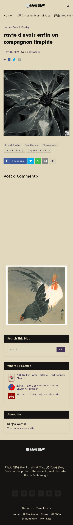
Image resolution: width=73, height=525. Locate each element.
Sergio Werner (16, 424)
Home (8, 15)
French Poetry (21, 27)
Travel (44, 514)
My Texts (45, 518)
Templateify (43, 508)
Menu (5, 6)
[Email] (19, 59)
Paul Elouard (31, 145)
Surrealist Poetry (14, 150)
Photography (50, 145)
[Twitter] (14, 59)
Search (68, 6)
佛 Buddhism (29, 518)
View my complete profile (21, 428)
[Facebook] (9, 59)
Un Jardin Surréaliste (39, 150)
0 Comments (32, 51)
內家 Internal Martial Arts (33, 15)
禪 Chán (56, 514)
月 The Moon (30, 514)
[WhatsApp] (38, 161)
